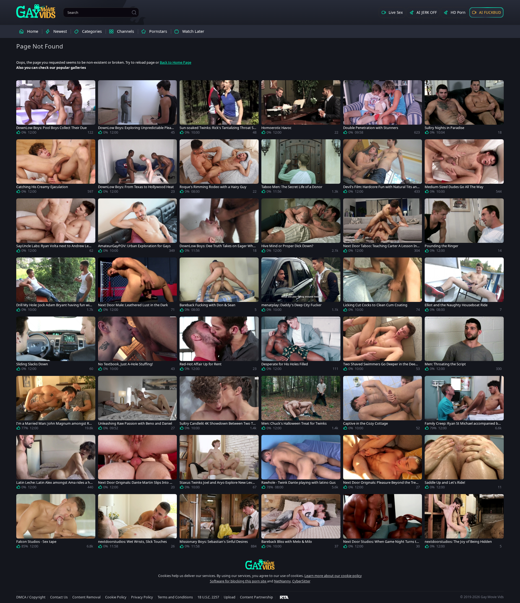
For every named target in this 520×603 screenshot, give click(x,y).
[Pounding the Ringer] (464, 226)
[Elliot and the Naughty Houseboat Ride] (464, 285)
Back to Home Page (175, 62)
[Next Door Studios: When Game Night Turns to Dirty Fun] (382, 522)
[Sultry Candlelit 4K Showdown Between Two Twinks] (219, 404)
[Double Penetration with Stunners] (382, 108)
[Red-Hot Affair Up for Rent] (219, 345)
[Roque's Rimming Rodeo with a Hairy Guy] (219, 167)
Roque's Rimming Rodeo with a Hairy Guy (213, 187)
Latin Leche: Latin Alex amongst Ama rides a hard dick (54, 483)
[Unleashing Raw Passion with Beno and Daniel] (137, 404)
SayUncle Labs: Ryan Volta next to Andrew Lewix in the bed (54, 246)
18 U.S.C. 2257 (208, 597)
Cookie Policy (115, 597)
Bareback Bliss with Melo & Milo (286, 542)
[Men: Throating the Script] (464, 345)
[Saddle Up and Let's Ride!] (464, 463)
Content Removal (86, 597)
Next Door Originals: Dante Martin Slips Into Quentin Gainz (136, 483)
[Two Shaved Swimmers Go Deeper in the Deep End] (382, 345)
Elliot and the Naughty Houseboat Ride (456, 305)
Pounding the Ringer (441, 246)
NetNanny (282, 581)
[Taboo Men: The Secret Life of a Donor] (300, 167)
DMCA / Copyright (31, 597)
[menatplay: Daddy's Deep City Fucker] (300, 285)
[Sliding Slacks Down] (55, 345)
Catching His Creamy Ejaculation (42, 187)
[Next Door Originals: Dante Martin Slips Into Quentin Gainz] (137, 463)
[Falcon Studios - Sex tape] (55, 522)
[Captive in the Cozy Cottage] (382, 404)
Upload (229, 597)
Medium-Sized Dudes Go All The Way (454, 187)
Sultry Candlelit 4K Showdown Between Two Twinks (218, 423)
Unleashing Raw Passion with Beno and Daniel (135, 423)
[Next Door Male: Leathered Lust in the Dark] (137, 285)
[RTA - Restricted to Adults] (284, 597)
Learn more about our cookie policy (333, 575)
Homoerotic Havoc (276, 128)
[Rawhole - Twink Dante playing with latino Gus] (300, 463)
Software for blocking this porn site (238, 581)
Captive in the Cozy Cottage (365, 423)
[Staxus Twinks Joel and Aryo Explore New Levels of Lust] (219, 463)
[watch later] (22, 86)
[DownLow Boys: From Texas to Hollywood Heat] (137, 167)
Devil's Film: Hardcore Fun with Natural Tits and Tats (381, 187)
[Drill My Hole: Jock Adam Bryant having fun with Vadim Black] (55, 285)
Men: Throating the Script (445, 364)
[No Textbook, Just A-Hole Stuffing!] (137, 345)
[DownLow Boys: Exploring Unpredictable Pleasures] (137, 108)
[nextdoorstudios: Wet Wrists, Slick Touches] (137, 522)
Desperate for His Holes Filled (284, 364)
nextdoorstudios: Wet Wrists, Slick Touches (132, 542)
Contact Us (59, 597)
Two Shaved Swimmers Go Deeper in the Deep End (380, 364)
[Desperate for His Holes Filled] (300, 345)
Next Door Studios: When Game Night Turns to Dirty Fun (380, 542)
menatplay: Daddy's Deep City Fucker (291, 305)
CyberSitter (301, 581)
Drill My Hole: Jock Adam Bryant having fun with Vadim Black (54, 305)
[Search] (134, 12)
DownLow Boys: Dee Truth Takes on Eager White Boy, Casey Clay (217, 246)
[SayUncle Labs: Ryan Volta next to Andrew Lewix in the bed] (55, 226)
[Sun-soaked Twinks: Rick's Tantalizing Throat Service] (219, 108)
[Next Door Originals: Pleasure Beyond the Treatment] (382, 463)
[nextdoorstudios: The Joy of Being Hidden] (464, 522)
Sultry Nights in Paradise (444, 128)
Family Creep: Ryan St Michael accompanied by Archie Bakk (462, 423)
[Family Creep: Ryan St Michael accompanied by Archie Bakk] (464, 404)
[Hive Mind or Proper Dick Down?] (300, 226)
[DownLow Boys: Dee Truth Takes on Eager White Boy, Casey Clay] (219, 226)
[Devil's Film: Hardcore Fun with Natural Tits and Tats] (382, 167)
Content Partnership (256, 597)
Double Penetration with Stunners (370, 128)
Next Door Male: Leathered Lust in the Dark (133, 305)
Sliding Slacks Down (32, 364)
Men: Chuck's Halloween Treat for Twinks (294, 423)
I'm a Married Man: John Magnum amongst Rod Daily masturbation (53, 423)
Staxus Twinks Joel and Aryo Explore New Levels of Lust (217, 483)
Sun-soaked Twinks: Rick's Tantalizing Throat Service (217, 128)
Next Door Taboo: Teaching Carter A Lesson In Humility (380, 246)
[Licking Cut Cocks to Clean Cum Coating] (382, 285)
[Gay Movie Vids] (36, 11)
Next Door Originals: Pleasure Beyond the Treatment (381, 483)
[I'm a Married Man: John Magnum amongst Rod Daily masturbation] (55, 404)
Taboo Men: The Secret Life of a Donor (291, 187)
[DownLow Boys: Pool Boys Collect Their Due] (55, 108)
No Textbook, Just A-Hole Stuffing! (125, 364)
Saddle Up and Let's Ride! (445, 483)
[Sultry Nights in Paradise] (464, 108)
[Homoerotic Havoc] (300, 108)
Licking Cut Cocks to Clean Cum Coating (375, 305)
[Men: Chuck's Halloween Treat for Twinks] (300, 404)
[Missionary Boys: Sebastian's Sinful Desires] (219, 522)
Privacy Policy (142, 597)
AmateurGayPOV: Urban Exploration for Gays (134, 246)
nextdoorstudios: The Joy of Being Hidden (458, 542)
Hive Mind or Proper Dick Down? (287, 246)
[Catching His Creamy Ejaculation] (55, 167)
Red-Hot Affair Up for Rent (201, 364)
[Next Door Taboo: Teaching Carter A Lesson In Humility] (382, 226)
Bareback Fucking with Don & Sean (207, 305)
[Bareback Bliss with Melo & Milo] (300, 522)
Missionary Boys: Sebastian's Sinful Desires (214, 542)
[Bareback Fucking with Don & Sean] (219, 285)
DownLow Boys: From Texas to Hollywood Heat (136, 187)
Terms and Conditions (175, 597)
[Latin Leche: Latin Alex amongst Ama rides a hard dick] (55, 463)
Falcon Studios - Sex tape (36, 542)
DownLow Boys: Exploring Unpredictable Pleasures (135, 128)
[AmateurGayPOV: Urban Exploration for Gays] (137, 226)
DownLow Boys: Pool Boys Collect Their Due (51, 128)
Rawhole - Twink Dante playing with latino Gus (298, 483)
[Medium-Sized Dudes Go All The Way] (464, 167)
